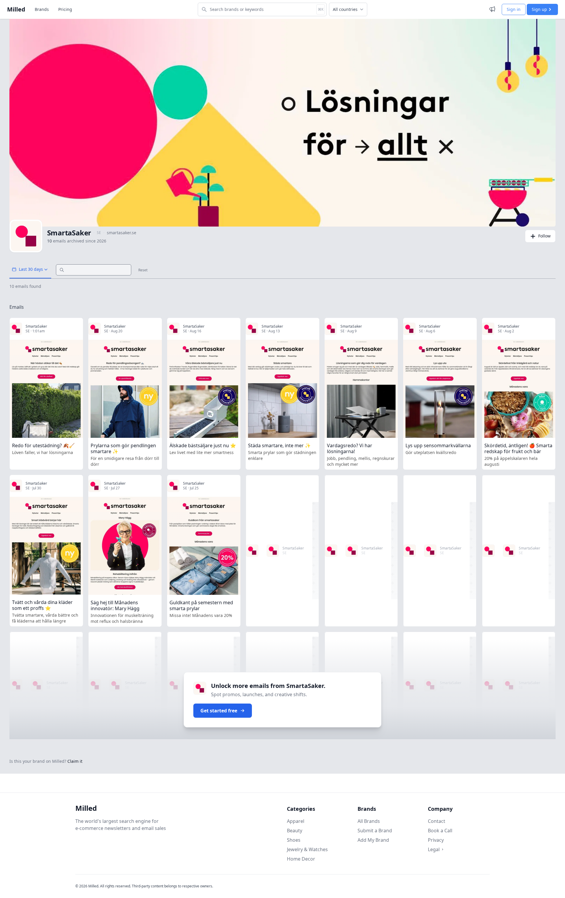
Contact (436, 821)
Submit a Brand (375, 830)
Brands (42, 9)
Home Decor (301, 859)
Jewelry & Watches (307, 849)
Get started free (218, 710)
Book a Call (440, 830)
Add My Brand (373, 840)
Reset (142, 270)
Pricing (65, 9)
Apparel (295, 821)
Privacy (436, 840)
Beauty (294, 830)
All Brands (369, 821)
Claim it (74, 761)
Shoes (293, 840)
